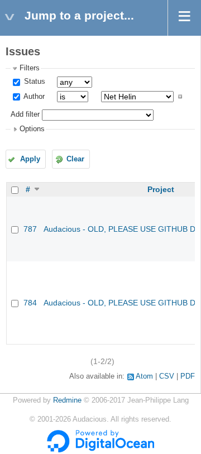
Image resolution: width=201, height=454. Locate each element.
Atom (144, 376)
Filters (30, 68)
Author (33, 97)
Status (33, 81)
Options (32, 129)
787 (30, 228)
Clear (75, 159)
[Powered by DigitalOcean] (100, 450)
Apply (30, 159)
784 (30, 302)
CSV (166, 376)
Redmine (67, 400)
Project (160, 189)
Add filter (25, 114)
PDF (187, 376)
